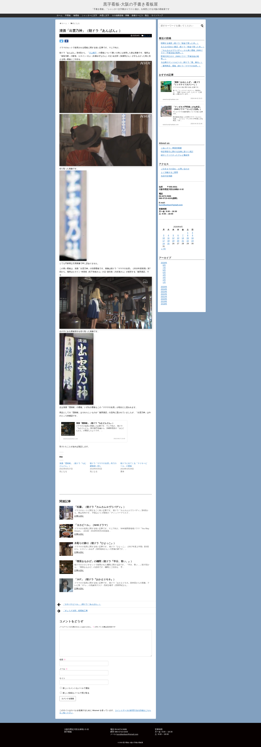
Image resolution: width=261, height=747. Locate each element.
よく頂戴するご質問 (169, 172)
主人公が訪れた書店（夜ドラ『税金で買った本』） (183, 47)
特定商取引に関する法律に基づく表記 (177, 151)
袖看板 (76, 15)
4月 (164, 275)
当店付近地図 (166, 176)
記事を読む (79, 516)
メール (63, 669)
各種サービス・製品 (140, 15)
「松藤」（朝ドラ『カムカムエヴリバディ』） (100, 507)
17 (164, 241)
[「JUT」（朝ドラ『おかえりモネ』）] (66, 585)
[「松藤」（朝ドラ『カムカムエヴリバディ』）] (66, 513)
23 (192, 241)
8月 (164, 265)
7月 (164, 268)
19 (173, 241)
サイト (62, 678)
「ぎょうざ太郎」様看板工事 (75, 611)
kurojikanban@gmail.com (171, 205)
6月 (164, 270)
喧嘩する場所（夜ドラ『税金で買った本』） (180, 43)
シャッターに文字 (89, 15)
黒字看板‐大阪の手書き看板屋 (130, 4)
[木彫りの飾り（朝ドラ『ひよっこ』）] (66, 549)
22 (188, 241)
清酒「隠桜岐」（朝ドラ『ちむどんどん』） (95, 423)
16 (192, 238)
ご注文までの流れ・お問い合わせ (175, 169)
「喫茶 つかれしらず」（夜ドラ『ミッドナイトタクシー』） (186, 83)
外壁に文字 (104, 15)
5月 (164, 272)
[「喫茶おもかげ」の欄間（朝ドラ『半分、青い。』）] (66, 567)
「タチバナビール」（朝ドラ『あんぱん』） (82, 604)
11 (168, 238)
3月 (164, 277)
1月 (164, 282)
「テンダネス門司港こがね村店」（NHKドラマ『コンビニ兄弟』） (187, 108)
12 (173, 238)
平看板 (68, 15)
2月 (164, 280)
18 (168, 241)
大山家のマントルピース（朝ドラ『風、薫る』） (182, 62)
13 (178, 238)
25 (168, 243)
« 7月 (163, 249)
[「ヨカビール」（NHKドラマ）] (66, 531)
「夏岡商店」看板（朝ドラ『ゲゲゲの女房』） (181, 66)
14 (183, 238)
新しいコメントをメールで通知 (76, 688)
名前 (62, 659)
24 (164, 243)
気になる (147, 36)
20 (178, 241)
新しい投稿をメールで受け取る (76, 693)
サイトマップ (157, 15)
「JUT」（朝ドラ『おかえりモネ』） (95, 579)
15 (188, 238)
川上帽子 (93, 53)
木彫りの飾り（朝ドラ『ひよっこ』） (95, 543)
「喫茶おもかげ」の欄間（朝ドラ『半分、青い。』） (103, 561)
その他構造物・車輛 (120, 15)
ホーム (59, 15)
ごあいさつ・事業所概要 (171, 148)
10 (164, 238)
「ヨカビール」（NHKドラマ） (91, 525)
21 (183, 241)
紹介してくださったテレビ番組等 (175, 155)
